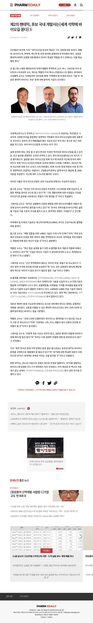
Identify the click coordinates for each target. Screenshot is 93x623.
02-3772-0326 (28, 612)
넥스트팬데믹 (34, 15)
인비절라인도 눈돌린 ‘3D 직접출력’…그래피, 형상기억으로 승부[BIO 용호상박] (44, 565)
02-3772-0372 (52, 612)
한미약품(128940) (62, 278)
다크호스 (46, 550)
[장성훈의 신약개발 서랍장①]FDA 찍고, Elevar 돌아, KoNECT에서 (37, 516)
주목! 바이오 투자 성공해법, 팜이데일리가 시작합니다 (46, 463)
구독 (64, 5)
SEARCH (81, 5)
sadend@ (21, 408)
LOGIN (75, 5)
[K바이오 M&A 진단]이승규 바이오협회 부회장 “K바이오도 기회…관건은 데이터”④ (44, 511)
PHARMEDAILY (24, 5)
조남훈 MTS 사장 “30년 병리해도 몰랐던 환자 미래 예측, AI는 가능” (37, 506)
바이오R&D (70, 15)
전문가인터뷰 (15, 15)
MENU (11, 5)
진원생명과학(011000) (54, 370)
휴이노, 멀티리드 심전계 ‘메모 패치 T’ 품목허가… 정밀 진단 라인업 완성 (40, 414)
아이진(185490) (34, 292)
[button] (80, 536)
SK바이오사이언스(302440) (47, 133)
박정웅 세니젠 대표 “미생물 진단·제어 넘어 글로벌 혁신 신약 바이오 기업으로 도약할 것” (46, 576)
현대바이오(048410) (34, 370)
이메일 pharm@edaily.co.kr (72, 612)
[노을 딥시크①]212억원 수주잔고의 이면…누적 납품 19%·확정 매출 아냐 (43, 556)
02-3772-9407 (43, 612)
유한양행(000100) (45, 278)
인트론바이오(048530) (36, 296)
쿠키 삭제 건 (24, 596)
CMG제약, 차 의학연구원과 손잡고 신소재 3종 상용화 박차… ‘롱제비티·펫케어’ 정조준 (46, 419)
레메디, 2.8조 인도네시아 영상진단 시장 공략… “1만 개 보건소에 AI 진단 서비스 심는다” (46, 423)
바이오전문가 (53, 15)
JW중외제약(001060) (28, 281)
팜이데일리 (14, 487)
